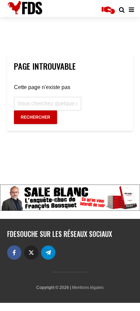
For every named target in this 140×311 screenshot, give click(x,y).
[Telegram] (48, 252)
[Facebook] (14, 252)
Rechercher (35, 117)
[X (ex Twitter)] (31, 252)
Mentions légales (88, 287)
